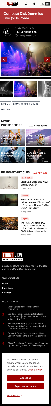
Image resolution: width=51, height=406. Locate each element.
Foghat (24, 219)
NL (43, 4)
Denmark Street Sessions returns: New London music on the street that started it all (27, 335)
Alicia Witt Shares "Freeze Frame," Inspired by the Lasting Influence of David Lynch (28, 344)
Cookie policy (35, 369)
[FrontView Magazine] (12, 256)
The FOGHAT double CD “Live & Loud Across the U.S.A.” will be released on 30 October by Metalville (27, 326)
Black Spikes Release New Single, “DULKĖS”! (23, 307)
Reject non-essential (25, 386)
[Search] (26, 3)
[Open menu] (3, 4)
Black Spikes (27, 178)
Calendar (6, 292)
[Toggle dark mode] (35, 3)
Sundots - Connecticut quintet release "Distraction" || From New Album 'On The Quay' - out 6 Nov (27, 316)
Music (5, 283)
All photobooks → (39, 126)
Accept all (25, 377)
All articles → (41, 173)
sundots (25, 195)
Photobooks (8, 288)
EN (47, 4)
